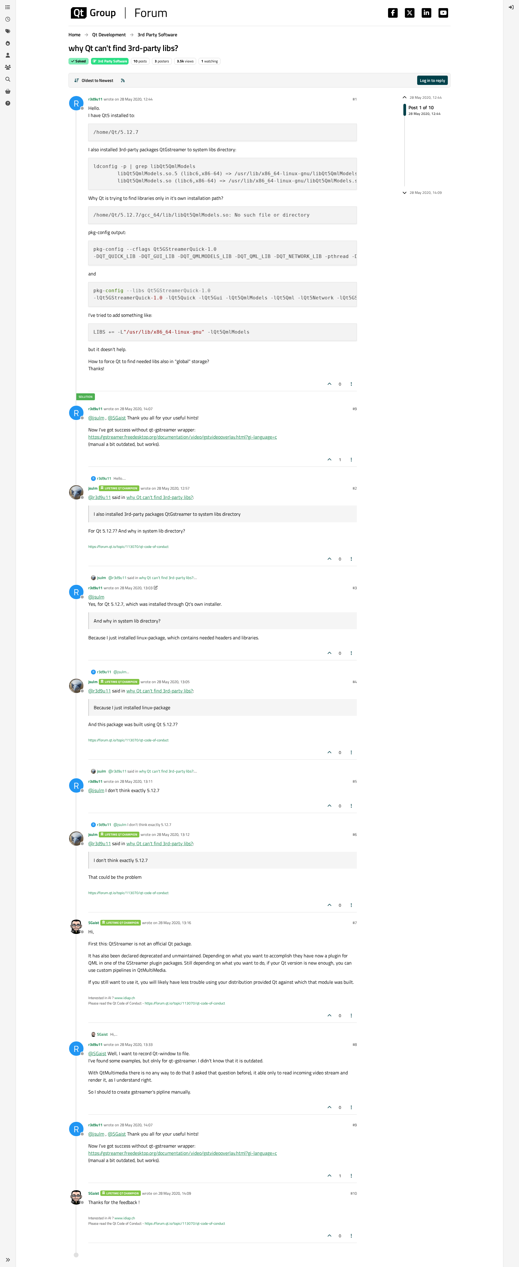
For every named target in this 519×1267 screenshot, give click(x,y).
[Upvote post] (329, 384)
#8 (355, 1044)
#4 (355, 682)
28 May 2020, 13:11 (136, 781)
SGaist (93, 923)
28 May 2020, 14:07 (136, 409)
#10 (354, 1193)
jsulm (93, 488)
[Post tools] (351, 384)
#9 (355, 409)
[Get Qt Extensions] (7, 91)
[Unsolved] (7, 103)
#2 (355, 488)
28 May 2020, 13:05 (173, 682)
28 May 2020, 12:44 (136, 99)
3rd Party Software (112, 61)
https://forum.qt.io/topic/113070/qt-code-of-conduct (128, 546)
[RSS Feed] (122, 80)
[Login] (511, 7)
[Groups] (7, 67)
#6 (355, 834)
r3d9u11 (95, 99)
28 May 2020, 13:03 (136, 588)
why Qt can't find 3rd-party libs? (159, 497)
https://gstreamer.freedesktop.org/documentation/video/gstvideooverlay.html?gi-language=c (182, 436)
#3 (355, 588)
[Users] (7, 55)
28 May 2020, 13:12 (173, 834)
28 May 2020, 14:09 (174, 1193)
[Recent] (7, 19)
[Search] (7, 79)
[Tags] (7, 31)
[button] (7, 1260)
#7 (355, 923)
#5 (355, 781)
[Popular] (7, 43)
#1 (355, 99)
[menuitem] (511, 7)
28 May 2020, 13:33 (136, 1044)
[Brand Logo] (119, 13)
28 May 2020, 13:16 (174, 923)
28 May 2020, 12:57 (173, 488)
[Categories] (7, 7)
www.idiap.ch (124, 998)
